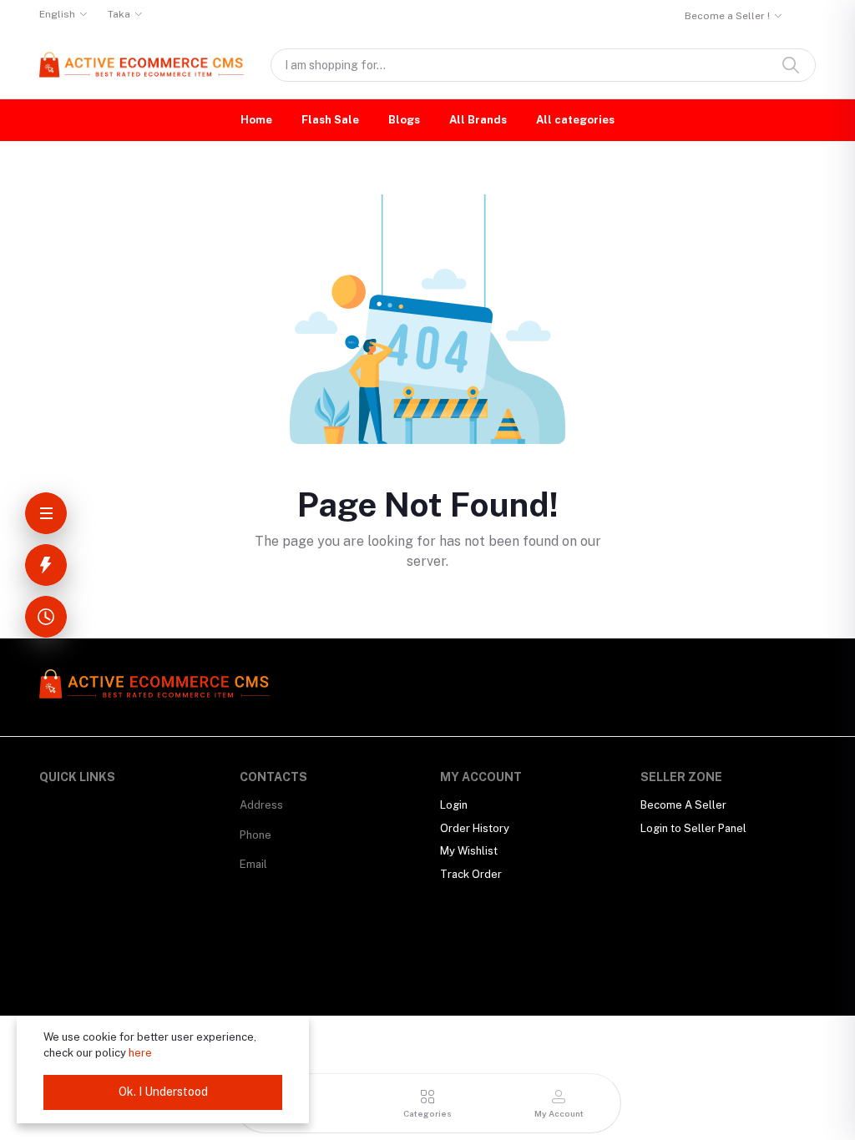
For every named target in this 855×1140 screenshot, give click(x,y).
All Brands (478, 119)
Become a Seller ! (727, 16)
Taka (119, 14)
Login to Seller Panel (693, 828)
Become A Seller (683, 805)
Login (454, 805)
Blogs (404, 119)
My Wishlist (469, 851)
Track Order (471, 874)
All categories (575, 119)
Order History (474, 828)
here (140, 1053)
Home (256, 119)
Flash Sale (330, 119)
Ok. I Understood (163, 1091)
